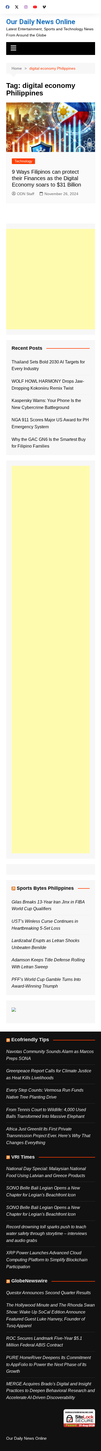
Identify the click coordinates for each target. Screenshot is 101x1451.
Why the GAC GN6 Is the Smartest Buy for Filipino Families (49, 443)
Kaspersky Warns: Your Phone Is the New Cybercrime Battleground (46, 404)
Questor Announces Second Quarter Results (48, 1292)
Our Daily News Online (40, 22)
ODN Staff (25, 194)
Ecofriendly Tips (30, 1039)
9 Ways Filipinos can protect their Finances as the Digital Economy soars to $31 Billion (46, 178)
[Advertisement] (50, 279)
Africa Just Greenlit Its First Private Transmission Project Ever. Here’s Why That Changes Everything (48, 1136)
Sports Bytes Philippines (45, 888)
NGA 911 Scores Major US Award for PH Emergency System (50, 423)
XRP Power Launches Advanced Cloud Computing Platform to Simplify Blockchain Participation (47, 1260)
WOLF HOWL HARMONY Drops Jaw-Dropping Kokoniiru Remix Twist (48, 384)
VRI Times (23, 1157)
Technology (23, 161)
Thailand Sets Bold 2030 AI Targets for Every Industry (48, 365)
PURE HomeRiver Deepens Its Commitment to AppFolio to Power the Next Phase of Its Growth (48, 1364)
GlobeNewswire (29, 1280)
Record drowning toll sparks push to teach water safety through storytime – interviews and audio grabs (46, 1234)
